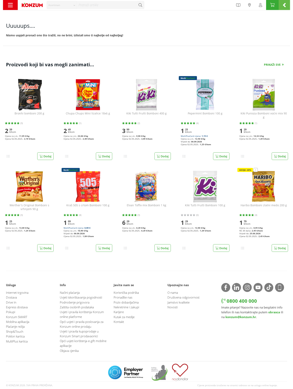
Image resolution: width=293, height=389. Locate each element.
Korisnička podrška (126, 293)
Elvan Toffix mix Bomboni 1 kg (146, 205)
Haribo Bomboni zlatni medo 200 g (264, 205)
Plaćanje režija (15, 326)
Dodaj (47, 156)
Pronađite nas (123, 297)
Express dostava (17, 307)
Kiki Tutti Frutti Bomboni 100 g (205, 205)
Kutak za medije (124, 317)
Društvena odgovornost (183, 297)
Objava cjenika (69, 351)
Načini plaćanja (70, 293)
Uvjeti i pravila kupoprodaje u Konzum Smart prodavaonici (79, 333)
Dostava (11, 297)
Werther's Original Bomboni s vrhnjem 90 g (29, 207)
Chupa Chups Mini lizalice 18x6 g (88, 113)
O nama (172, 293)
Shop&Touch (14, 331)
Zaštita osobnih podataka (77, 307)
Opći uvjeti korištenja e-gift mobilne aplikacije (83, 343)
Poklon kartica (15, 336)
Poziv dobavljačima (126, 302)
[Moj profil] (260, 5)
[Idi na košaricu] (272, 5)
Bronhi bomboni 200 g (29, 113)
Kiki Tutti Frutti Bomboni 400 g (146, 113)
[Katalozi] (238, 5)
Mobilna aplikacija (17, 322)
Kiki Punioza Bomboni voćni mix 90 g (264, 115)
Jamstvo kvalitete (178, 302)
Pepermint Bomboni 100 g (205, 113)
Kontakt (119, 322)
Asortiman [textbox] (54, 5)
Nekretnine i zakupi (126, 307)
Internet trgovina (17, 293)
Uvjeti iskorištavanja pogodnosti (81, 297)
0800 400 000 (241, 301)
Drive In (11, 302)
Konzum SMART (16, 317)
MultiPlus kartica (17, 341)
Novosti (172, 307)
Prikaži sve (272, 64)
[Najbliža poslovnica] (249, 5)
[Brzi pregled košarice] (284, 5)
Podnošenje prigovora (74, 302)
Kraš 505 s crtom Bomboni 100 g (87, 205)
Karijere (119, 312)
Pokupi (10, 312)
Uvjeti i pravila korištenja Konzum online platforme (82, 314)
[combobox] (62, 5)
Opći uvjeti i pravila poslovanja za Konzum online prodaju (81, 324)
